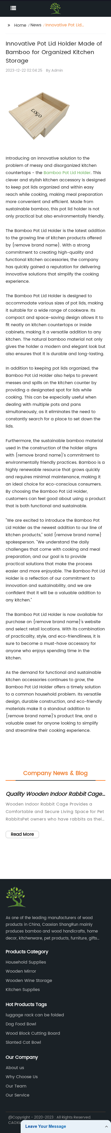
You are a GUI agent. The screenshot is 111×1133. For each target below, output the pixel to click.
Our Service (17, 1095)
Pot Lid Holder (76, 172)
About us (15, 1067)
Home (20, 25)
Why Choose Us (22, 1077)
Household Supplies (26, 962)
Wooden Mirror (21, 971)
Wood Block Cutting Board (33, 1033)
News (35, 25)
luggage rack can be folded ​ (35, 1015)
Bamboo (53, 172)
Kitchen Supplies (23, 990)
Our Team (16, 1086)
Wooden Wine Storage (29, 981)
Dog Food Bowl (21, 1024)
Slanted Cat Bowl (23, 1042)
